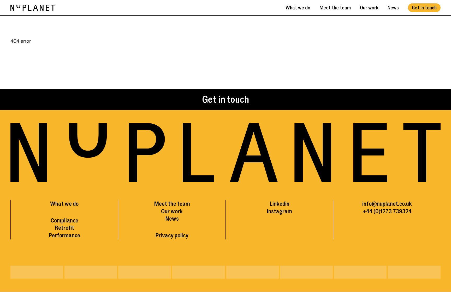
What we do (298, 7)
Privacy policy (171, 235)
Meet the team (335, 7)
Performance (64, 235)
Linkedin (279, 204)
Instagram (279, 211)
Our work (369, 7)
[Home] (32, 8)
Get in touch (424, 7)
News (393, 7)
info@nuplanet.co (383, 204)
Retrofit (64, 228)
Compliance (64, 220)
